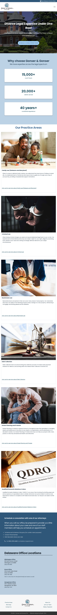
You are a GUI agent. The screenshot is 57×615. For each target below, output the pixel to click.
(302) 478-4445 (8, 564)
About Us (47, 602)
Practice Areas (8, 602)
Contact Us (8, 607)
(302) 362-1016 (8, 587)
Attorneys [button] (8, 604)
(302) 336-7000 (8, 574)
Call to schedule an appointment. (20, 541)
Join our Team (47, 604)
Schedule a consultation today (28, 43)
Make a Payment (47, 607)
